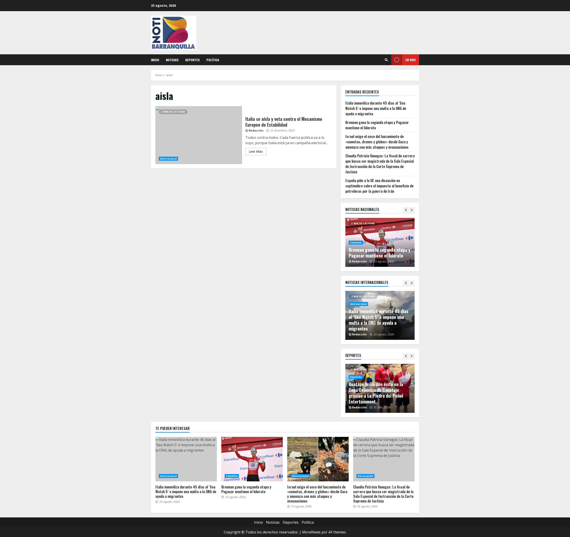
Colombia (356, 242)
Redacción (256, 130)
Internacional (168, 158)
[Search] (386, 60)
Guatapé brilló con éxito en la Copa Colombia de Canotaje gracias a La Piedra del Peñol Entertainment (376, 393)
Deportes (192, 59)
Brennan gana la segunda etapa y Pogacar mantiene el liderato (379, 252)
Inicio (155, 59)
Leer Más (256, 151)
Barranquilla (365, 476)
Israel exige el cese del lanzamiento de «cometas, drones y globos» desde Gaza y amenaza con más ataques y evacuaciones (377, 142)
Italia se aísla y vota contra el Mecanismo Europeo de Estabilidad (198, 135)
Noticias (172, 59)
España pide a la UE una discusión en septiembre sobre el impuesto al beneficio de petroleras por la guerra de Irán (379, 186)
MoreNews (311, 532)
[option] (380, 242)
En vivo (410, 59)
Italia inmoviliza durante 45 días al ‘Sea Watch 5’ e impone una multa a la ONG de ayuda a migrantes (375, 108)
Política (212, 59)
